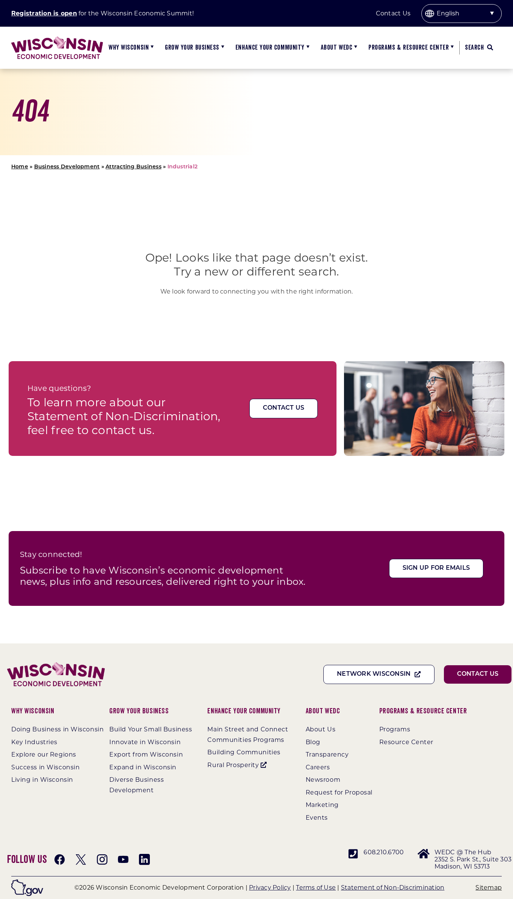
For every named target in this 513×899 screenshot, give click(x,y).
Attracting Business (133, 167)
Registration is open (44, 13)
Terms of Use (316, 887)
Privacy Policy (270, 887)
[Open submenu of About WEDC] (354, 47)
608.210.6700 (384, 852)
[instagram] (102, 859)
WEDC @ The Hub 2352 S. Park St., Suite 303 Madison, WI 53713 (473, 859)
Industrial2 (182, 167)
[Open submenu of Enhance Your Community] (307, 47)
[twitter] (80, 859)
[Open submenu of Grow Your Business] (221, 47)
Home (19, 167)
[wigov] (27, 882)
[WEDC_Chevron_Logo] (57, 39)
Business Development (67, 167)
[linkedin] (144, 859)
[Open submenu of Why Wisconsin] (151, 47)
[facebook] (59, 859)
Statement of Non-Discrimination (392, 887)
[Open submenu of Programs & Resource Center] (451, 47)
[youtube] (123, 859)
